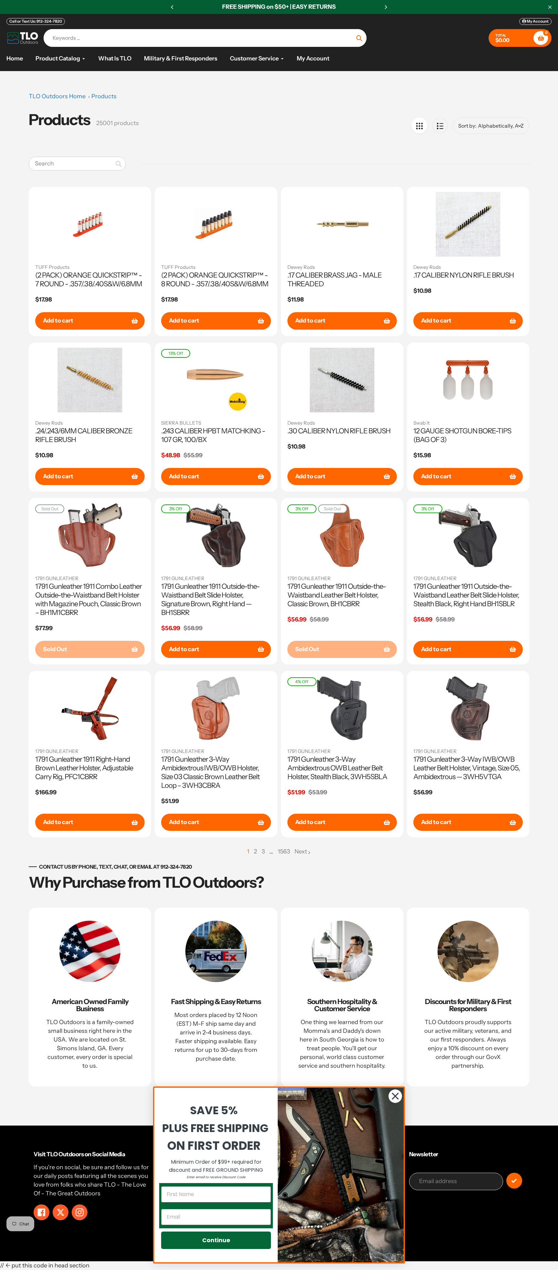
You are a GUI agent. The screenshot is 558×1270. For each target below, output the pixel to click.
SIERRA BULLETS (181, 423)
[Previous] (172, 7)
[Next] (385, 7)
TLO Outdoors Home (57, 96)
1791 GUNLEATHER (56, 578)
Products (104, 96)
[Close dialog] (395, 1096)
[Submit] (514, 1181)
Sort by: (467, 125)
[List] (440, 125)
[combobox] (77, 164)
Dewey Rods (301, 267)
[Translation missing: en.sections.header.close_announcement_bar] (550, 7)
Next (300, 851)
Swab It (421, 423)
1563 (284, 852)
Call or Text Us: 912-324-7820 (35, 21)
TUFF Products (52, 267)
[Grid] (419, 125)
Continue (216, 1240)
